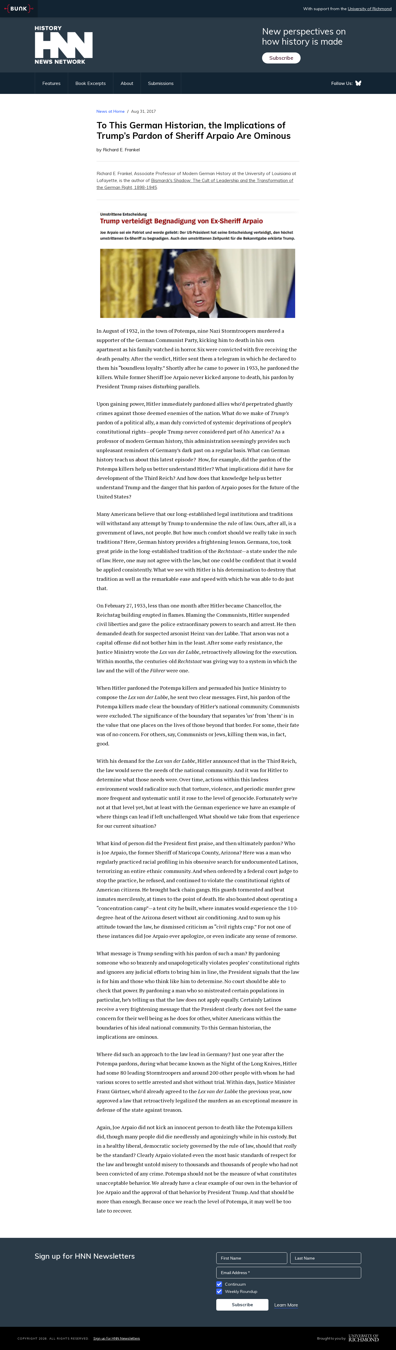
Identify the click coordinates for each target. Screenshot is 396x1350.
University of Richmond (370, 8)
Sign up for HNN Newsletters (116, 1338)
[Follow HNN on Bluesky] (358, 83)
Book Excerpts (90, 83)
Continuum (235, 1284)
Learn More (286, 1305)
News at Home (111, 111)
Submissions (161, 83)
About (127, 83)
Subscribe (281, 57)
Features (51, 83)
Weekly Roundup (241, 1291)
